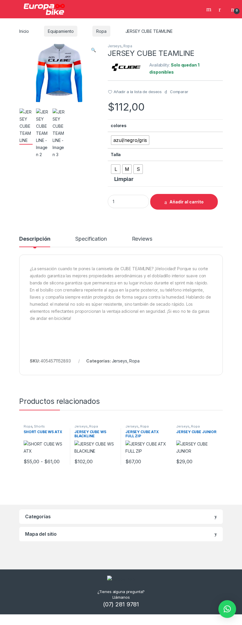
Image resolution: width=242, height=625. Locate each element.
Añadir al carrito (186, 201)
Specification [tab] (91, 239)
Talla (116, 154)
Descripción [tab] (34, 239)
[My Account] (222, 9)
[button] (93, 50)
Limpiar (124, 179)
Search (209, 9)
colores (119, 125)
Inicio (24, 31)
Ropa (101, 31)
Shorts (39, 426)
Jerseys (115, 46)
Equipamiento (60, 31)
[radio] (130, 140)
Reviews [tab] (142, 239)
